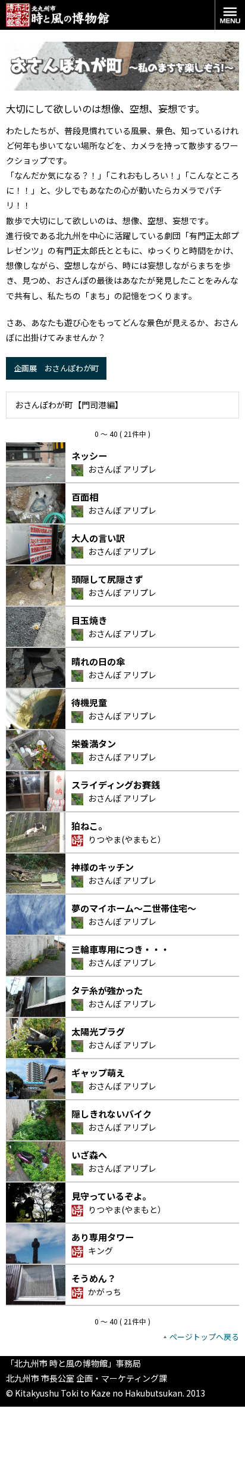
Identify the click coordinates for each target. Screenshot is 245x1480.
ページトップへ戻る (204, 1336)
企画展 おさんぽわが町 (56, 368)
